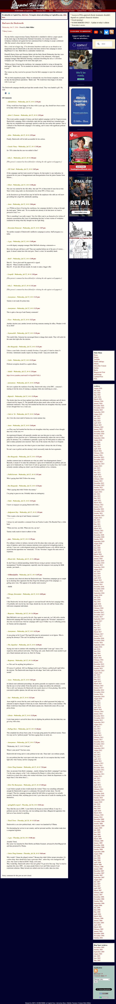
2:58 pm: (41, 115)
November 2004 (99, 935)
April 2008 (97, 862)
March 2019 (98, 580)
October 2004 (98, 938)
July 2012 (97, 752)
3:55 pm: (33, 501)
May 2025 (97, 421)
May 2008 (97, 860)
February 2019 (98, 582)
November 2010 (99, 795)
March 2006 (98, 916)
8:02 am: (41, 805)
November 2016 (99, 640)
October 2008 (98, 849)
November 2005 (99, 947)
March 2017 (98, 632)
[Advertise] (81, 32)
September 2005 (99, 952)
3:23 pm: (37, 308)
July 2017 (97, 623)
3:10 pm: (35, 274)
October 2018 (98, 591)
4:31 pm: (37, 631)
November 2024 (99, 433)
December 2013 (99, 716)
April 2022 (97, 500)
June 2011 (97, 780)
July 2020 (97, 546)
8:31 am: (37, 820)
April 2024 (97, 449)
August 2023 (98, 466)
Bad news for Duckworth (13, 23)
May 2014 (97, 705)
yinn (9, 539)
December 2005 (99, 923)
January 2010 (98, 817)
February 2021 (98, 530)
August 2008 (98, 854)
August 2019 (98, 569)
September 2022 (99, 490)
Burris (96, 370)
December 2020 (99, 535)
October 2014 (98, 694)
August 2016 (98, 647)
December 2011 (99, 767)
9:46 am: (43, 853)
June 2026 (97, 393)
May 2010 (97, 808)
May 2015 (97, 679)
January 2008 (98, 869)
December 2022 (99, 483)
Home (96, 355)
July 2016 (97, 649)
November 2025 (99, 408)
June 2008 (97, 858)
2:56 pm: (38, 102)
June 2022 (97, 496)
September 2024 (99, 438)
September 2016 (99, 645)
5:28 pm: (34, 715)
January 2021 (98, 533)
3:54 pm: (39, 486)
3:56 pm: (40, 512)
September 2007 (99, 877)
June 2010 (97, 806)
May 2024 (97, 446)
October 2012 (98, 746)
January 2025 (98, 429)
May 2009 (97, 834)
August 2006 (98, 905)
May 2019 (97, 576)
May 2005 (97, 960)
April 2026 (97, 397)
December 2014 (99, 690)
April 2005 (97, 925)
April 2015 (97, 681)
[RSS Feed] (111, 34)
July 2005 (97, 956)
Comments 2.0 (100, 976)
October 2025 (98, 410)
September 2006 (99, 903)
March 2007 (98, 890)
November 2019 (99, 563)
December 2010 (99, 793)
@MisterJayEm (13, 575)
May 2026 (97, 395)
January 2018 (98, 610)
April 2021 (97, 526)
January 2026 (98, 403)
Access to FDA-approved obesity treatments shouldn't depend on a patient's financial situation (90, 16)
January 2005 (98, 931)
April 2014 (97, 707)
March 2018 (98, 606)
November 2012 (99, 744)
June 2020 (97, 548)
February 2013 (98, 737)
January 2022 (98, 507)
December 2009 (99, 819)
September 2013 (99, 722)
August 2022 (98, 492)
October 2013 (98, 720)
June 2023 (97, 470)
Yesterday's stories (78, 25)
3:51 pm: (39, 457)
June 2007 (97, 884)
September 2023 (99, 464)
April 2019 (97, 578)
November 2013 (99, 718)
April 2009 (97, 836)
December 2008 (99, 845)
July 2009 (97, 830)
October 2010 (98, 798)
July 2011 (97, 778)
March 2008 (98, 864)
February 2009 (98, 841)
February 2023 (98, 479)
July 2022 (97, 494)
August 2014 (98, 698)
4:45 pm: (35, 660)
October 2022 (98, 487)
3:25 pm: (33, 320)
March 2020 (98, 554)
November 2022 (99, 485)
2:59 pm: (33, 135)
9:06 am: (32, 838)
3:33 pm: (33, 360)
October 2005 (98, 949)
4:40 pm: (39, 645)
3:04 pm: (33, 158)
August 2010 (98, 802)
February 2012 (98, 763)
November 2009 (99, 821)
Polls (95, 379)
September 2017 (99, 619)
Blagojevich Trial (99, 372)
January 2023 (98, 481)
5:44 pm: (38, 729)
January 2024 (98, 455)
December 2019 (99, 561)
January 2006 (98, 920)
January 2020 (98, 558)
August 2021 (98, 518)
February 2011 (98, 789)
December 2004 (99, 933)
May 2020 (97, 550)
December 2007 (99, 871)
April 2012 (97, 759)
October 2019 (98, 565)
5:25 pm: (32, 697)
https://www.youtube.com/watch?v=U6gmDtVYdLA (23, 375)
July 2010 (97, 804)
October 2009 (98, 823)
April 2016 (97, 655)
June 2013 (97, 729)
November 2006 (99, 899)
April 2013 (97, 733)
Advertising (97, 374)
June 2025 (97, 418)
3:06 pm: (33, 185)
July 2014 (97, 701)
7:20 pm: (37, 742)
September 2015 (99, 670)
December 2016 (99, 638)
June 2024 (97, 444)
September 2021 (99, 515)
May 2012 (97, 757)
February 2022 (98, 505)
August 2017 (98, 621)
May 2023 (97, 472)
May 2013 (97, 731)
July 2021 (97, 520)
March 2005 (98, 927)
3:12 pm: (37, 297)
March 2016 (98, 658)
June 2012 (97, 755)
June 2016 (97, 651)
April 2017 (97, 630)
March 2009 (98, 839)
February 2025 (98, 427)
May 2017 (97, 627)
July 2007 (97, 882)
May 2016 (97, 653)
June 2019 (97, 574)
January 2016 (98, 662)
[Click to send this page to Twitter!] (9, 93)
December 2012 (99, 742)
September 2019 (99, 567)
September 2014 (99, 696)
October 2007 (98, 875)
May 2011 (97, 783)
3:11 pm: (33, 286)
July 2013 (97, 727)
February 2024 (98, 453)
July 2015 (97, 675)
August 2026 (98, 388)
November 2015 (99, 666)
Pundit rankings (99, 361)
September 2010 (99, 800)
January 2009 (98, 843)
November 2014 (99, 692)
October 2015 (98, 668)
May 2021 (97, 524)
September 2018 (99, 593)
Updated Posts (98, 376)
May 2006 (97, 912)
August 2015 (98, 673)
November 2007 (99, 873)
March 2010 (98, 813)
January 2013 (98, 739)
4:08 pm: (43, 594)
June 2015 (97, 677)
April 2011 (97, 785)
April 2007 (97, 888)
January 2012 (98, 765)
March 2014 (98, 709)
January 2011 (98, 791)
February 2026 (98, 401)
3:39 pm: (37, 383)
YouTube (97, 359)
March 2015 (98, 683)
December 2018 (99, 586)
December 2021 (99, 509)
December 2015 (99, 664)
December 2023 (99, 457)
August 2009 (98, 828)
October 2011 (98, 772)
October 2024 (98, 436)
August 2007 (98, 879)
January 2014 (98, 714)
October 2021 (98, 513)
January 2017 (98, 636)
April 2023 (97, 474)
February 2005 (98, 929)
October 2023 (98, 461)
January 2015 (98, 688)
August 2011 (98, 776)
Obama (96, 364)
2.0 (98, 973)
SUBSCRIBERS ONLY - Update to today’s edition (90, 22)
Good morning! (77, 20)
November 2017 (99, 614)
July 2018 (97, 597)
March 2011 (98, 787)
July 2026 (97, 390)
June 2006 (97, 910)
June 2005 (97, 958)
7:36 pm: (44, 767)
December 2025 (99, 405)
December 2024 (99, 431)
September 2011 (99, 774)
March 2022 (98, 502)
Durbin (96, 368)
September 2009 (99, 826)
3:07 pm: (43, 228)
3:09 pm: (33, 241)
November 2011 (99, 770)
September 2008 (99, 851)
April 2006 (97, 914)
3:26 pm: (37, 333)
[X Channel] (101, 34)
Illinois (96, 357)
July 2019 (97, 571)
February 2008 (98, 867)
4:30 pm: (35, 613)
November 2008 (99, 847)
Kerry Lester (8, 31)
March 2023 (98, 477)
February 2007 (98, 892)
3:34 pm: (34, 371)
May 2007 (97, 886)
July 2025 (97, 416)
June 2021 (97, 522)
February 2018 (98, 608)
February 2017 (98, 634)
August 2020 (98, 543)
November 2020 (99, 537)
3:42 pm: (37, 414)
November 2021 (99, 511)
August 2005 (98, 954)
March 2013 (98, 735)
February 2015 (98, 686)
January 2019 (98, 584)
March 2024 (98, 451)
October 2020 (98, 539)
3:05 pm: (36, 169)
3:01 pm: (38, 146)
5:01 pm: (33, 680)
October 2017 (98, 617)
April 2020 (97, 552)
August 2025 (98, 414)
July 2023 (97, 468)
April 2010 (97, 811)
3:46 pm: (33, 425)
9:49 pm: (44, 785)
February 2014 (98, 711)
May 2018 (97, 602)
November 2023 (99, 459)
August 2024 (98, 440)
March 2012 (98, 761)
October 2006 (98, 901)
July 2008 (97, 856)
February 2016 (98, 660)
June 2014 (97, 703)
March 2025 (98, 425)
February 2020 (98, 556)
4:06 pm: (37, 559)
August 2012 (98, 750)
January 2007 (98, 895)
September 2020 (99, 541)
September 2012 (99, 748)
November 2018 (99, 589)
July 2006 (97, 907)
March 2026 (98, 399)
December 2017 (99, 612)
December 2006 (99, 897)
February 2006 (98, 918)
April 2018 (97, 604)
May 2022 (97, 498)
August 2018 (98, 595)
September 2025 (99, 412)
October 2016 (98, 642)
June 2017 (97, 625)
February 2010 (98, 815)
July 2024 (97, 442)
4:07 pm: (39, 575)
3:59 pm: (32, 539)
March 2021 (98, 528)
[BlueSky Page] (106, 34)
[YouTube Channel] (96, 34)
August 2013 (98, 724)
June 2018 (97, 599)
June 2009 (97, 832)
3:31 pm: (39, 347)
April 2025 (97, 423)
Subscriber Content (100, 366)
